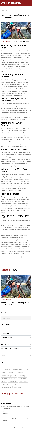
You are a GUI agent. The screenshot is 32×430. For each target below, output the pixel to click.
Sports (3, 329)
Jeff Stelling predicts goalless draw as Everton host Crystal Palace (16, 407)
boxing (26, 369)
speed (24, 256)
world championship (6, 387)
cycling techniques (6, 259)
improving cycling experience (9, 378)
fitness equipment (13, 381)
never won (14, 384)
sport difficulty (11, 372)
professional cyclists (7, 256)
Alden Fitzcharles (25, 41)
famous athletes (5, 384)
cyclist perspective (17, 369)
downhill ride (17, 256)
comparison (20, 372)
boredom (13, 375)
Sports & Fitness (6, 41)
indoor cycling (5, 375)
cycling (3, 372)
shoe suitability (23, 381)
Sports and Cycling (6, 337)
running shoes (22, 378)
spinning (4, 381)
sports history (17, 387)
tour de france (5, 366)
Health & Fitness (5, 344)
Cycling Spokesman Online (12, 3)
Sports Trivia (5, 352)
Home (2, 9)
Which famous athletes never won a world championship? (13, 412)
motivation (21, 375)
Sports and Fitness (6, 341)
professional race (6, 369)
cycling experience (16, 366)
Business (3, 355)
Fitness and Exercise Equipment (10, 348)
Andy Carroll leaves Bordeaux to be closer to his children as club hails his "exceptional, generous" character (15, 418)
